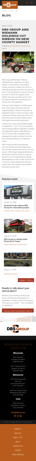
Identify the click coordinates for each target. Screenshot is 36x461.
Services (17, 433)
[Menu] (31, 2)
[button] (27, 3)
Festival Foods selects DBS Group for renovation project (16, 206)
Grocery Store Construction (20, 46)
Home (5, 11)
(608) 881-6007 (18, 362)
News (4, 48)
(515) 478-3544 (18, 408)
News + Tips (14, 11)
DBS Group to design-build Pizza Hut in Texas (15, 240)
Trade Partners (18, 455)
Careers (18, 450)
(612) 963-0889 (18, 395)
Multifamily (8, 274)
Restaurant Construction (18, 245)
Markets (17, 429)
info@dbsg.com (18, 412)
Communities (18, 446)
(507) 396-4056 (18, 386)
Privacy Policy (28, 422)
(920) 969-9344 (18, 371)
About (17, 442)
